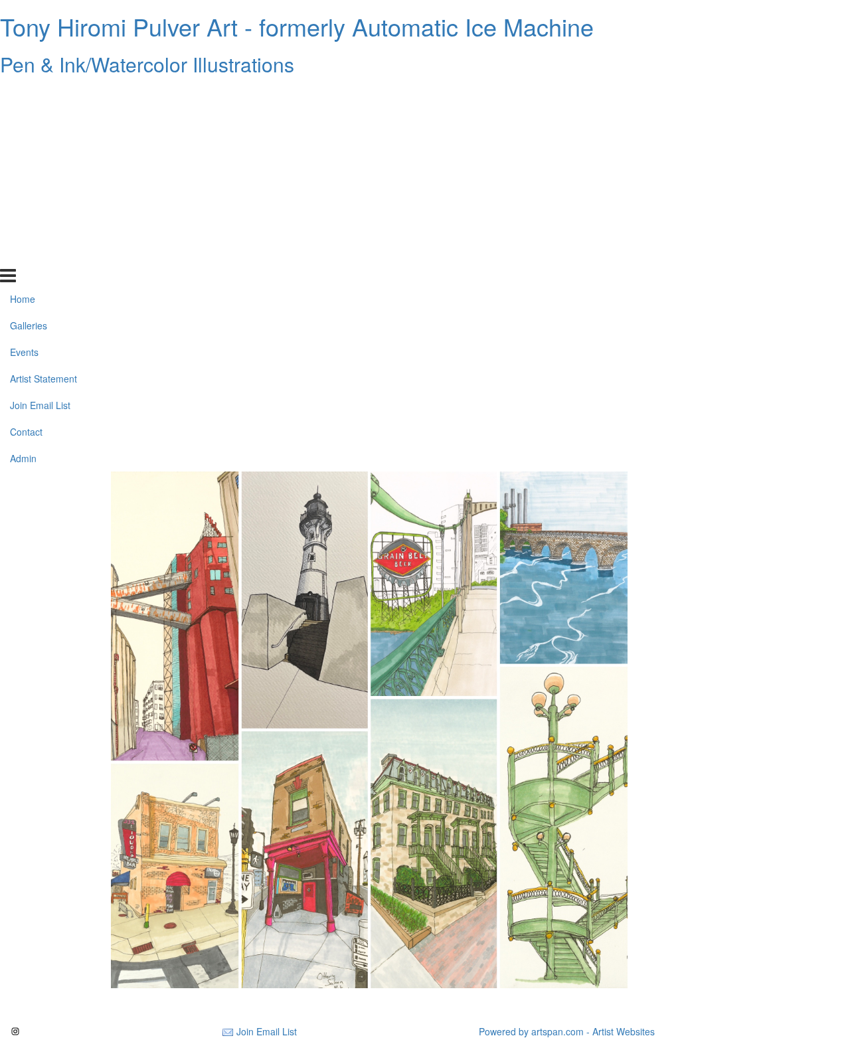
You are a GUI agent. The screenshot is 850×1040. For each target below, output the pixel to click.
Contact (26, 227)
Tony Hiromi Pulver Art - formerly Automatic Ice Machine (297, 26)
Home (22, 95)
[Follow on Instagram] (15, 1031)
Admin (23, 254)
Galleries (28, 121)
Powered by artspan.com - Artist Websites (567, 1031)
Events (24, 148)
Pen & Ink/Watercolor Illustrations (147, 64)
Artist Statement (43, 174)
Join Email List (40, 201)
